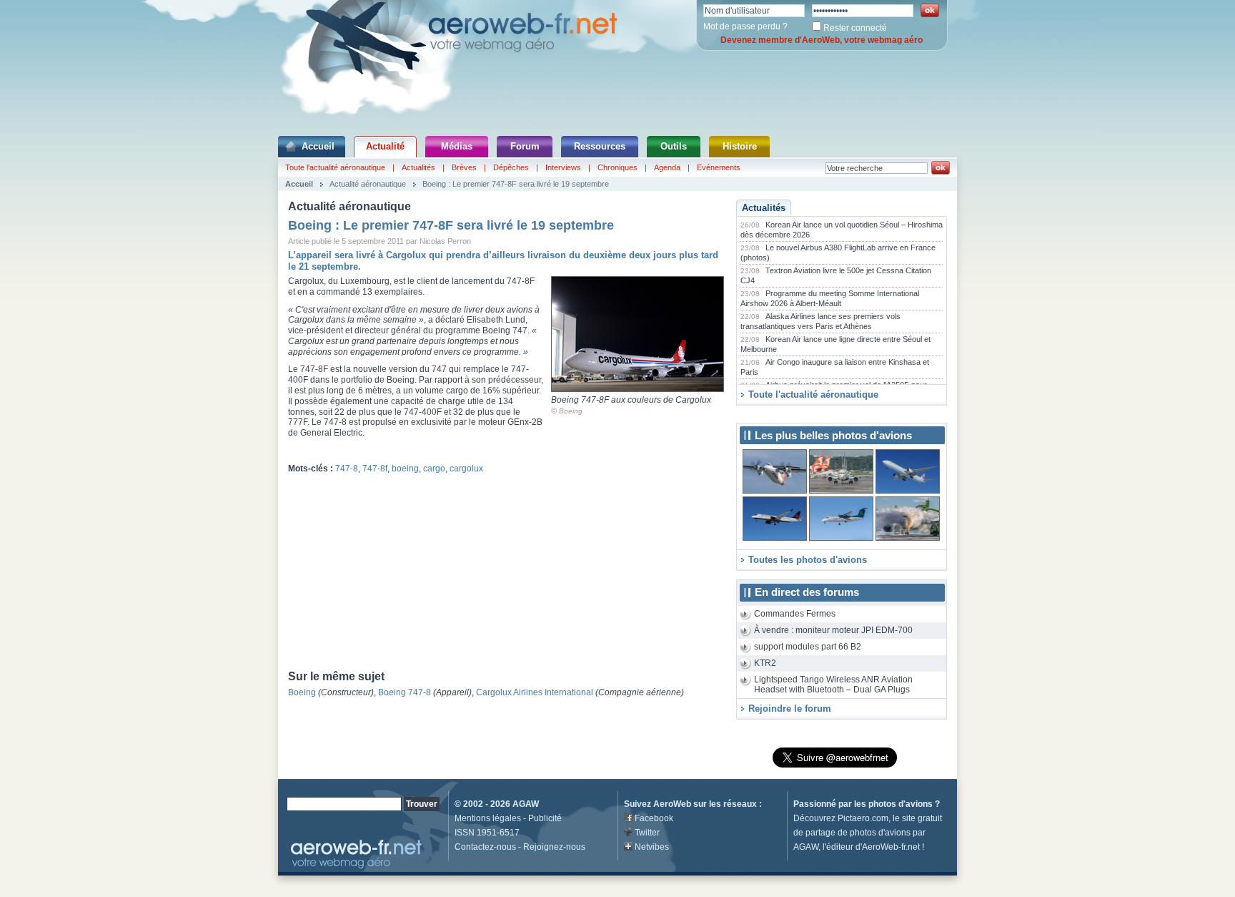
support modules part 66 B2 (807, 647)
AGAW (525, 804)
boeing (405, 469)
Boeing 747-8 (404, 692)
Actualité (385, 146)
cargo (434, 469)
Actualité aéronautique (367, 184)
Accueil (318, 146)
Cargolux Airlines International (534, 692)
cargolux (466, 469)
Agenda (667, 167)
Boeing (570, 411)
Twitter (647, 833)
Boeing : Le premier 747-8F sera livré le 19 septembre (515, 184)
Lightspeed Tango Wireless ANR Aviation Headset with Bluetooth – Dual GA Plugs (833, 685)
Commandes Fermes (794, 614)
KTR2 (765, 663)
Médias (456, 146)
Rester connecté (855, 28)
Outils (673, 146)
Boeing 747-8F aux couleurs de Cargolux (631, 400)
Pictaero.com (863, 818)
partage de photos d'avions (858, 833)
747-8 (346, 469)
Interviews (563, 167)
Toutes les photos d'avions (807, 559)
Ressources (599, 146)
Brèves (464, 167)
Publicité (545, 818)
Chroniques (617, 167)
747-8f (374, 469)
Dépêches (511, 167)
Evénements (718, 167)
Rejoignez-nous (554, 847)
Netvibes (652, 847)
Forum (525, 146)
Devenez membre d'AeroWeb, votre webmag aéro (821, 40)
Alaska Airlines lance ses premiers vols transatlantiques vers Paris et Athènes (820, 321)
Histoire (740, 146)
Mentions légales (488, 818)
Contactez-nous (485, 847)
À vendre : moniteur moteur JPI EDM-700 (833, 630)
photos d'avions (900, 804)
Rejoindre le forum (789, 708)
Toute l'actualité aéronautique (335, 167)
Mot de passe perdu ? (745, 26)
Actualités (418, 167)
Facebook (654, 818)
